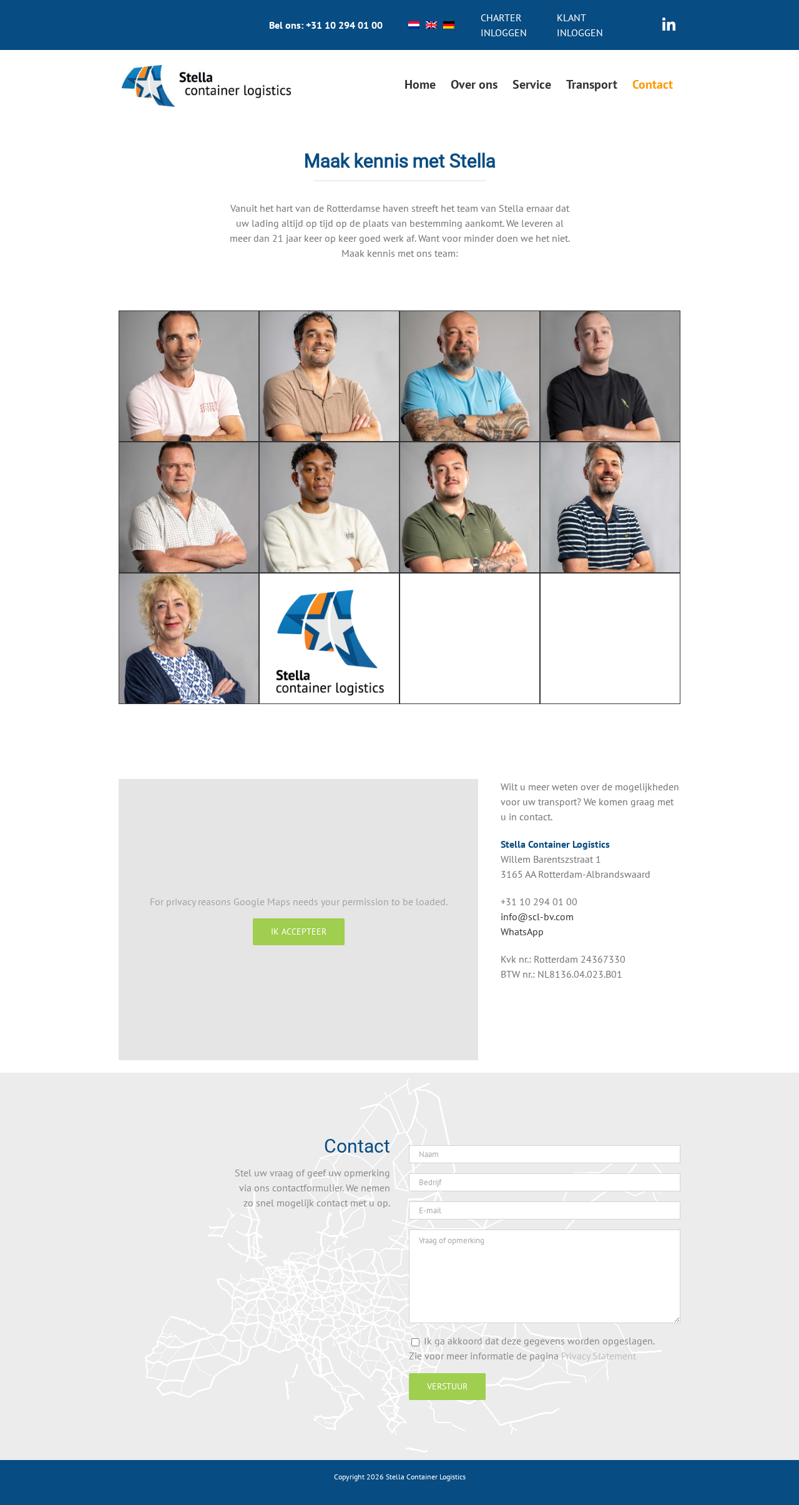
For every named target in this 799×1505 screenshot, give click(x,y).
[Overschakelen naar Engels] (431, 25)
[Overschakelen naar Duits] (449, 25)
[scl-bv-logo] (206, 70)
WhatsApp (522, 931)
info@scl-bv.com (537, 916)
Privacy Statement (598, 1355)
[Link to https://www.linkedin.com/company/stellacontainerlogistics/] (668, 24)
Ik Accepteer (298, 931)
